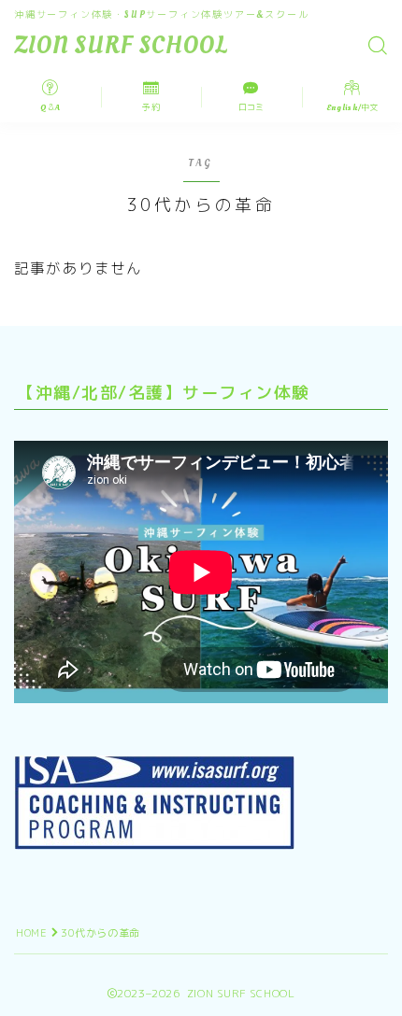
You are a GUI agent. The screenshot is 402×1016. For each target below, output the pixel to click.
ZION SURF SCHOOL (121, 46)
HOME (31, 932)
